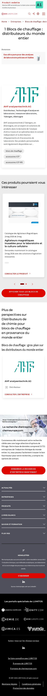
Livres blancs (8, 515)
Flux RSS (6, 533)
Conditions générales (31, 684)
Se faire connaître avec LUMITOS (22, 658)
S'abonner (23, 575)
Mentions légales (9, 684)
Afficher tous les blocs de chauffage (23, 293)
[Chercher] (29, 13)
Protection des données (23, 688)
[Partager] (34, 13)
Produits (6, 506)
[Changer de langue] (38, 13)
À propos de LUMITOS (22, 663)
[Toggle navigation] (43, 14)
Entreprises (8, 497)
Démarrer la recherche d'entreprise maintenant (23, 470)
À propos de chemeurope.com (23, 668)
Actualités (7, 488)
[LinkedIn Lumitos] (23, 648)
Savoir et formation (12, 524)
